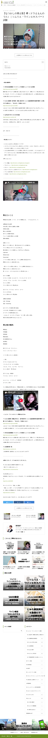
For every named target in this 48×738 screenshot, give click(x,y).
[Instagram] (20, 531)
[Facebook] (16, 531)
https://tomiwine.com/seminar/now (10, 469)
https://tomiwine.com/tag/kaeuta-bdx (17, 167)
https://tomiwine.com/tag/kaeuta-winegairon (20, 163)
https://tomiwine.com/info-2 (9, 492)
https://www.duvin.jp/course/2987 (10, 89)
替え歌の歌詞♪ (8, 67)
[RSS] (11, 736)
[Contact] (24, 531)
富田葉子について (14, 732)
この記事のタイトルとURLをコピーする (24, 55)
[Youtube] (22, 531)
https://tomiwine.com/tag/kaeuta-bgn (19, 165)
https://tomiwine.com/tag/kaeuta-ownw (21, 171)
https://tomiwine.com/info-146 (9, 117)
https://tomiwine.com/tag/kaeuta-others (17, 173)
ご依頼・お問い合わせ (24, 732)
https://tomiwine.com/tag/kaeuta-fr (29, 169)
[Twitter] (18, 531)
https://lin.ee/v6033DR (8, 481)
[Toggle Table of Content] (42, 62)
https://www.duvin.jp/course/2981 (10, 105)
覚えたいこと (7, 65)
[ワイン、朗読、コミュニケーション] (7, 1)
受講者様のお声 (34, 732)
